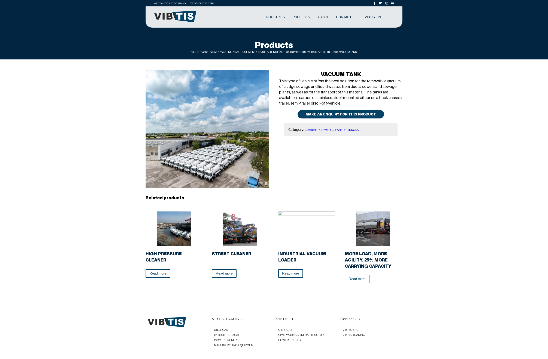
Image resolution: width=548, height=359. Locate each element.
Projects (301, 17)
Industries (275, 17)
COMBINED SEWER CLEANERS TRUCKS (332, 129)
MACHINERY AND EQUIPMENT (234, 345)
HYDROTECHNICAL (227, 335)
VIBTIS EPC (373, 17)
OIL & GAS (221, 329)
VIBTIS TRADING (353, 335)
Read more (157, 273)
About (323, 17)
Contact (343, 17)
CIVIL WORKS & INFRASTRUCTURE (302, 335)
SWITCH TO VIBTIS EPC (202, 3)
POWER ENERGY (225, 340)
